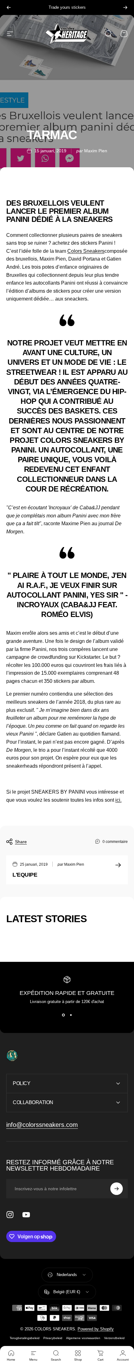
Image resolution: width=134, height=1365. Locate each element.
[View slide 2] (70, 1015)
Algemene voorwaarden (83, 1338)
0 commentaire (115, 841)
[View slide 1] (63, 1015)
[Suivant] (125, 7)
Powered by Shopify (96, 1329)
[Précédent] (9, 7)
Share (21, 841)
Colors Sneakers (85, 251)
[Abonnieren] (116, 1188)
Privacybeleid (52, 1338)
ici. (118, 800)
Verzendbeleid (114, 1338)
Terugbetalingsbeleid (25, 1338)
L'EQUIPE (24, 875)
